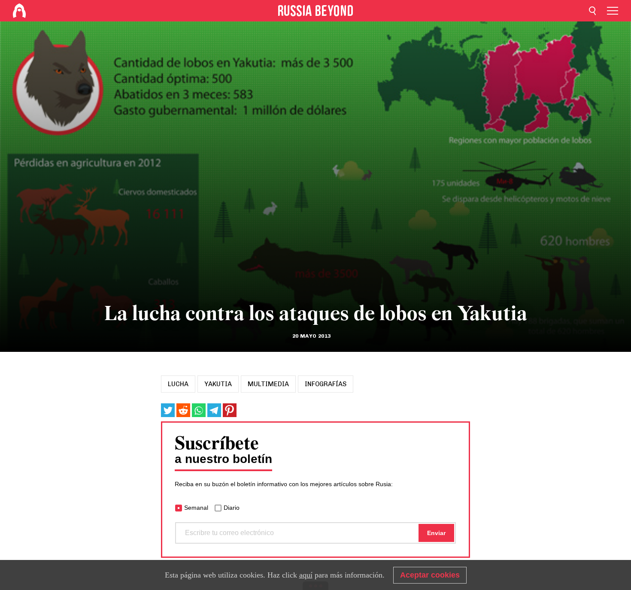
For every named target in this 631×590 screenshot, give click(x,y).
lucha (178, 384)
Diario (232, 507)
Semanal (196, 507)
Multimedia (268, 384)
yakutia (218, 384)
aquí (305, 575)
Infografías (325, 384)
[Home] (19, 10)
